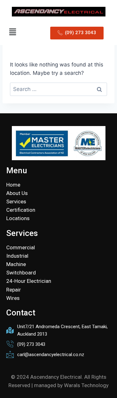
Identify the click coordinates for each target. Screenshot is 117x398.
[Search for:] (58, 89)
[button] (12, 32)
